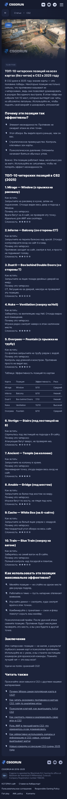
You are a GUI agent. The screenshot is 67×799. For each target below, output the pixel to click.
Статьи (17, 13)
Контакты (30, 793)
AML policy (18, 793)
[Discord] (49, 5)
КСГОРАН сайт (9, 784)
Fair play (5, 793)
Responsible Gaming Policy (47, 788)
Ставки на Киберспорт (29, 784)
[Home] (14, 4)
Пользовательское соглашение (17, 788)
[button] (61, 4)
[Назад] (5, 13)
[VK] (43, 5)
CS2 (29, 13)
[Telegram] (55, 5)
